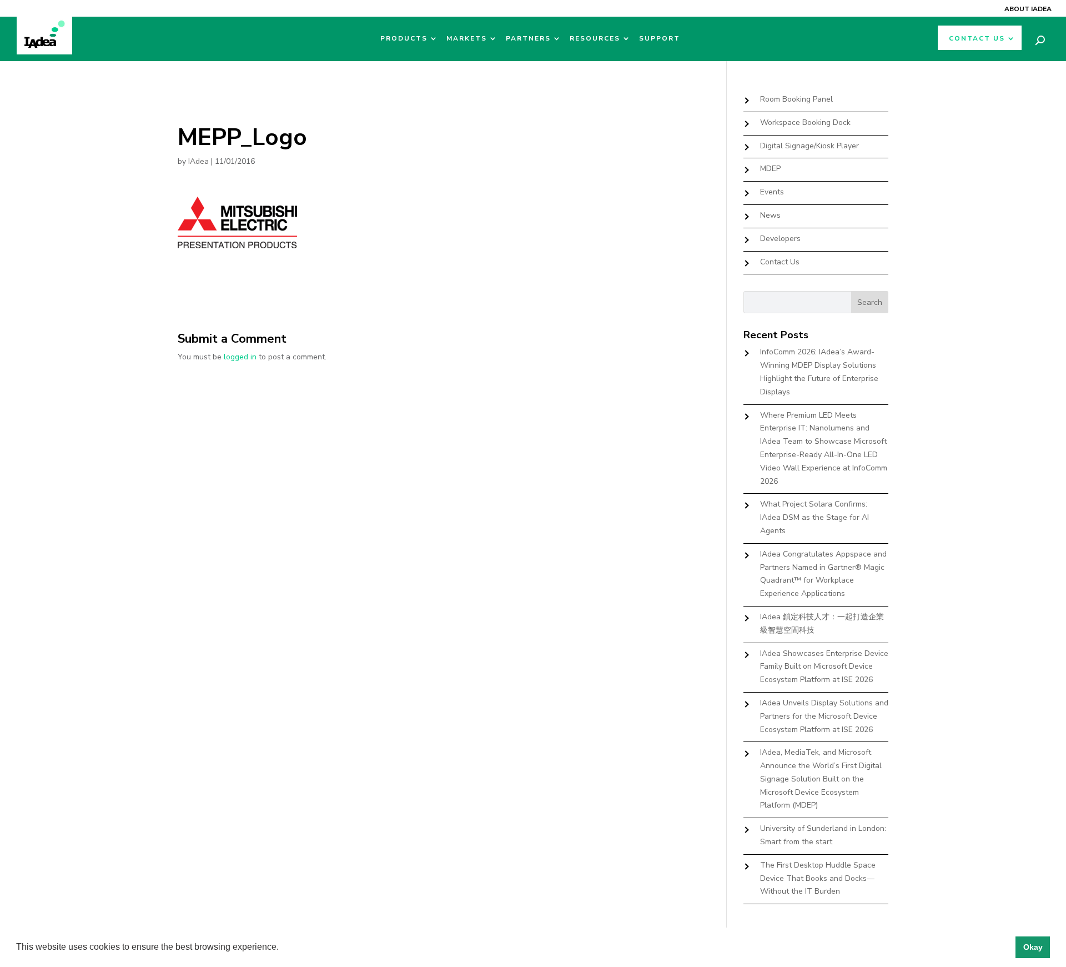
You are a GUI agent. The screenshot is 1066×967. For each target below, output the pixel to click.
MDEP (770, 168)
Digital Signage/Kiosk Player (809, 146)
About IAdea (1028, 8)
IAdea (198, 161)
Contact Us (977, 38)
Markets (466, 38)
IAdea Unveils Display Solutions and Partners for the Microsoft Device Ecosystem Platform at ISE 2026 (824, 716)
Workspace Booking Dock (805, 122)
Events (772, 192)
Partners (528, 38)
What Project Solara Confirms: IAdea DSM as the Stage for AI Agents (814, 517)
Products (404, 38)
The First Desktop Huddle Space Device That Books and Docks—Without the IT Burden (818, 878)
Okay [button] (1033, 947)
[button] (282, 948)
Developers (780, 238)
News (770, 215)
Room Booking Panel (796, 99)
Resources (595, 38)
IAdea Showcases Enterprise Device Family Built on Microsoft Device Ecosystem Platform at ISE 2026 (824, 666)
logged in (240, 357)
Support (659, 38)
